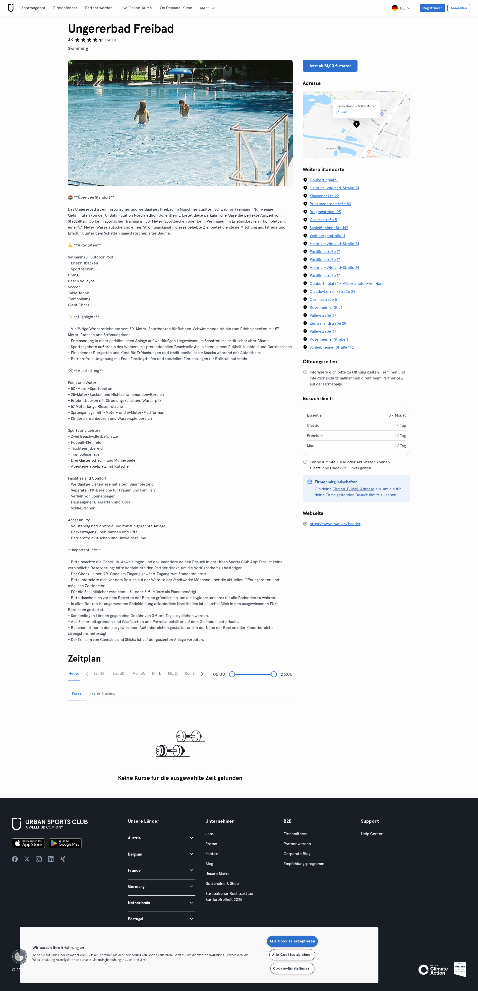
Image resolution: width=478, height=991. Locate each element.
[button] (161, 838)
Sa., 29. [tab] (99, 673)
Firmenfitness (65, 7)
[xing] (63, 859)
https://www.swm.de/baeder (335, 523)
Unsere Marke (217, 873)
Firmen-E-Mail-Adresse (353, 488)
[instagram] (39, 859)
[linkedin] (51, 859)
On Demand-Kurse (176, 7)
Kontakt (212, 853)
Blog (209, 863)
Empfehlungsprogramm (304, 863)
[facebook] (15, 859)
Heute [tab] (73, 673)
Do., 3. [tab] (190, 673)
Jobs (209, 833)
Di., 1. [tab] (156, 673)
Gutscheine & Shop (222, 883)
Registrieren (432, 8)
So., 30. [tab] (119, 673)
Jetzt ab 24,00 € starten (330, 65)
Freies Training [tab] (102, 693)
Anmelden (459, 8)
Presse (211, 843)
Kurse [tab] (77, 693)
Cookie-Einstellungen (292, 968)
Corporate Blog (297, 853)
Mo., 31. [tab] (138, 673)
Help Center (372, 833)
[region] (199, 955)
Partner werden (99, 7)
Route (345, 112)
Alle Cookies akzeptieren (292, 941)
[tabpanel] (180, 744)
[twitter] (27, 859)
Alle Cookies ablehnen (292, 954)
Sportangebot (33, 7)
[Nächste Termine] (202, 673)
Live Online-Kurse (136, 7)
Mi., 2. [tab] (173, 673)
